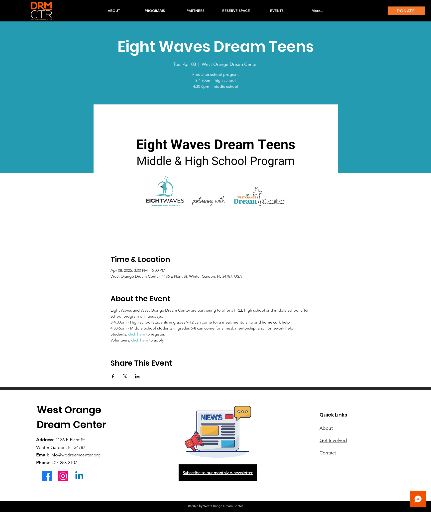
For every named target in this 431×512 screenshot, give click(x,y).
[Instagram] (63, 476)
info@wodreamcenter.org (75, 455)
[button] (154, 11)
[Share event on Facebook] (112, 376)
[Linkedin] (79, 476)
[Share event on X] (125, 376)
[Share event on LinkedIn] (137, 376)
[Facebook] (47, 476)
